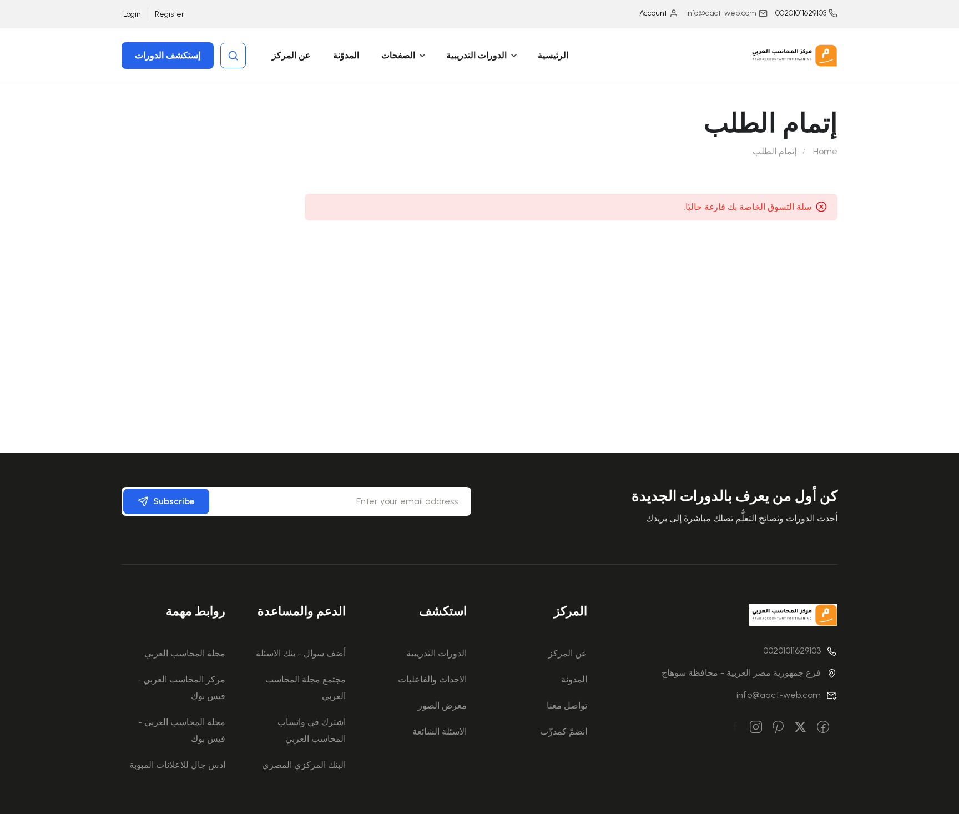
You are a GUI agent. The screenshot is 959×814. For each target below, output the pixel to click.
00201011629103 (800, 13)
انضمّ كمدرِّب (563, 731)
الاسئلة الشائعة (439, 731)
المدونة (574, 679)
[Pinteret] (778, 728)
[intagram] (756, 728)
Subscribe (174, 501)
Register (169, 14)
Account (653, 13)
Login (132, 14)
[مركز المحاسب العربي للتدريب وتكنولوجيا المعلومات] (793, 54)
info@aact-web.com (778, 695)
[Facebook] (823, 728)
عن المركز (291, 55)
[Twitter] (800, 728)
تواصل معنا (567, 705)
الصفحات (398, 55)
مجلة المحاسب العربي (184, 653)
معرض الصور (442, 705)
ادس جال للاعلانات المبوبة (177, 765)
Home (825, 151)
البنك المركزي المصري (304, 765)
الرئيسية (553, 55)
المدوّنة (346, 55)
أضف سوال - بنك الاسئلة (301, 653)
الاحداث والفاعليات (432, 679)
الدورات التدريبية (476, 55)
